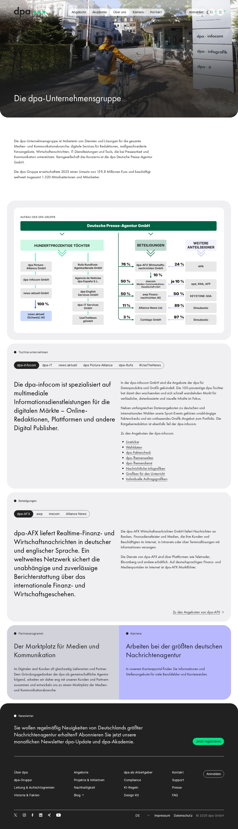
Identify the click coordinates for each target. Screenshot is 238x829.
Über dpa (21, 772)
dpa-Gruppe (23, 780)
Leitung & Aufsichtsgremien (34, 787)
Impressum (162, 815)
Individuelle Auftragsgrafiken (146, 478)
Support (178, 780)
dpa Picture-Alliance (98, 365)
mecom (54, 514)
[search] (211, 12)
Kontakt (156, 12)
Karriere (138, 12)
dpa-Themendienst (139, 463)
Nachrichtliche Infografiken (145, 468)
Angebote (79, 12)
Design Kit (131, 795)
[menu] (220, 12)
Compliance (132, 780)
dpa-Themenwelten (139, 457)
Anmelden (196, 12)
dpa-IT (47, 365)
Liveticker (132, 441)
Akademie (99, 12)
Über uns (119, 12)
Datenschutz (183, 815)
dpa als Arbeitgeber (138, 772)
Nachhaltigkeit (84, 787)
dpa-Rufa (126, 365)
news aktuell (68, 365)
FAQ (175, 795)
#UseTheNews (150, 365)
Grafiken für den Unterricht (145, 473)
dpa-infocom (26, 365)
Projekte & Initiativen (89, 780)
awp (39, 514)
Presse (177, 787)
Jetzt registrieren (208, 741)
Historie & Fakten (27, 795)
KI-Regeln (131, 787)
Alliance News (76, 514)
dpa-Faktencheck (138, 452)
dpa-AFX (23, 514)
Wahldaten (134, 447)
